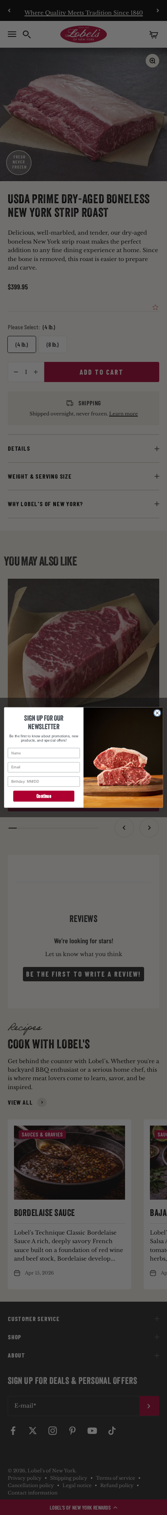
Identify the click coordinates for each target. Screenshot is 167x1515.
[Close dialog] (157, 713)
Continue (44, 796)
